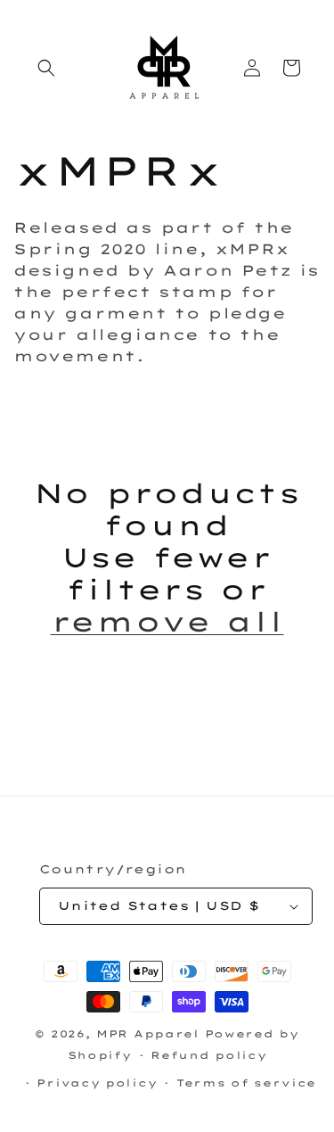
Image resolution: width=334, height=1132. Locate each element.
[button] (46, 67)
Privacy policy (97, 1083)
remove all (167, 622)
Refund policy (208, 1055)
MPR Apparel (148, 1034)
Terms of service (246, 1083)
